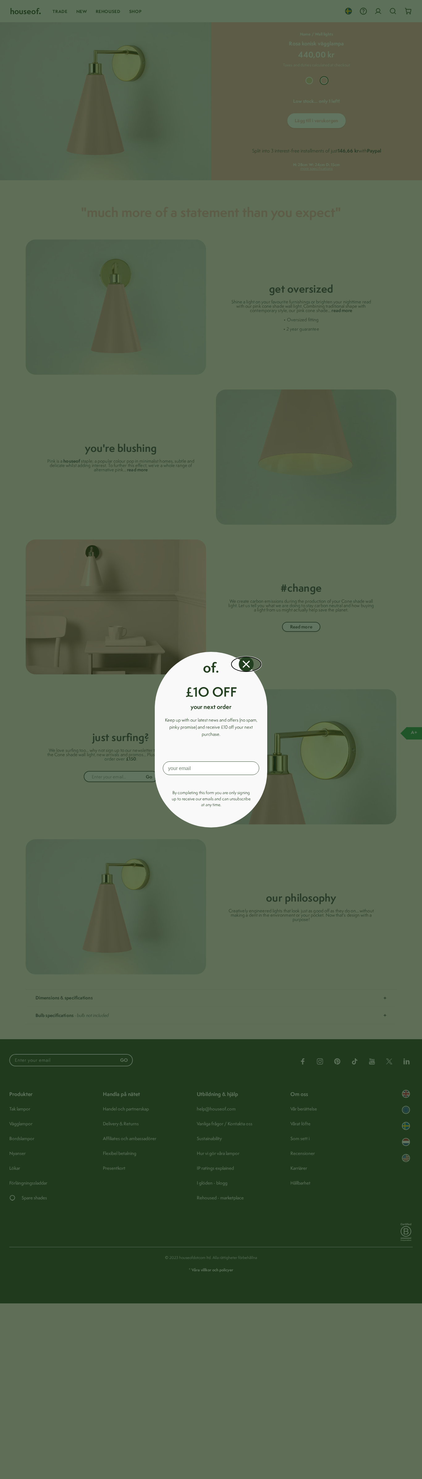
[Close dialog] (246, 664)
